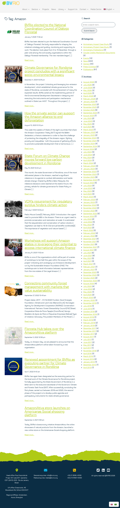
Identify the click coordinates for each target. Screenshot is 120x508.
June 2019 (87, 309)
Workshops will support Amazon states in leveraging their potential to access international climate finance (51, 244)
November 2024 (90, 141)
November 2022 (89, 208)
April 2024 (87, 160)
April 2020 (87, 295)
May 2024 (87, 157)
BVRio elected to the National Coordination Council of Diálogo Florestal (47, 28)
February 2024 (89, 166)
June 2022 (87, 222)
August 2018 (88, 317)
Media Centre (96, 9)
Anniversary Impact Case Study (96, 44)
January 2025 (89, 135)
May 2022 (87, 225)
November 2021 (89, 241)
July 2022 (87, 219)
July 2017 (87, 339)
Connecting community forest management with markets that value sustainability (47, 286)
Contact (83, 9)
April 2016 (87, 353)
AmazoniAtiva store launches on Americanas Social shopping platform (47, 411)
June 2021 (87, 255)
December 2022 (89, 205)
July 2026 (87, 85)
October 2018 (89, 311)
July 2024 (87, 152)
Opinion (86, 64)
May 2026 (87, 90)
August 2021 (88, 250)
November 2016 (89, 351)
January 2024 (89, 169)
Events (86, 58)
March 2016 (88, 356)
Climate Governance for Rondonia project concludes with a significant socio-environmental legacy (49, 71)
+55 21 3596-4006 (74, 475)
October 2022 (89, 211)
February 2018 (89, 323)
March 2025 (88, 129)
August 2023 (88, 183)
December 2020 (89, 272)
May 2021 (87, 258)
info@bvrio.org (52, 475)
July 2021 (87, 253)
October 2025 (89, 110)
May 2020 (87, 292)
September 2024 (90, 146)
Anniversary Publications (93, 50)
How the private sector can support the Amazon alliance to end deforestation (50, 116)
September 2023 (90, 180)
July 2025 (87, 118)
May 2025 (87, 124)
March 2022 (88, 230)
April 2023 (87, 194)
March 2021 (88, 264)
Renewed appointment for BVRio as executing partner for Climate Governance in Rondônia (50, 363)
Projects (45, 9)
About (25, 9)
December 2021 (89, 239)
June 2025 (87, 121)
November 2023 (90, 174)
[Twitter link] (98, 471)
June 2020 (87, 289)
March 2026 (88, 96)
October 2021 (88, 244)
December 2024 (89, 138)
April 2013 (87, 367)
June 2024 (87, 155)
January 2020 (89, 300)
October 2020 (89, 278)
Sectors (35, 9)
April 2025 (87, 127)
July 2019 (87, 306)
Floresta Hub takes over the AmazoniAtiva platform (44, 330)
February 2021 (89, 267)
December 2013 (89, 365)
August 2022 (88, 216)
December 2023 (89, 171)
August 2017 (88, 337)
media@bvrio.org (51, 478)
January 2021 (89, 269)
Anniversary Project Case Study (96, 47)
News (53, 9)
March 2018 (88, 320)
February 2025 (89, 132)
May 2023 (87, 191)
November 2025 (89, 107)
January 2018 (89, 325)
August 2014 (88, 359)
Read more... (29, 60)
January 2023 (89, 202)
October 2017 (88, 334)
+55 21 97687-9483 (74, 478)
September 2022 (90, 213)
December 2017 (89, 328)
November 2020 (90, 275)
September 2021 (90, 247)
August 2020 (88, 283)
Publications (88, 69)
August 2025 (88, 115)
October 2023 (89, 177)
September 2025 (90, 113)
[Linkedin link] (103, 471)
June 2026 (87, 87)
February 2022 (89, 233)
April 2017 (87, 348)
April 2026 (87, 93)
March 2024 (88, 163)
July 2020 (87, 286)
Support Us (72, 9)
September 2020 (90, 281)
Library (61, 9)
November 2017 (89, 331)
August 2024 (88, 149)
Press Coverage (89, 66)
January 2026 (89, 101)
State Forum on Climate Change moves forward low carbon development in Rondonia (47, 159)
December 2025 (89, 104)
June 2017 (87, 342)
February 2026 (89, 99)
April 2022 (87, 227)
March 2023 (88, 197)
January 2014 (89, 362)
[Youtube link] (108, 471)
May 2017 (87, 345)
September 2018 (90, 314)
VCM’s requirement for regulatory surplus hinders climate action (48, 203)
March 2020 (88, 297)
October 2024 (89, 143)
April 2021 (87, 261)
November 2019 (89, 303)
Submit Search (89, 31)
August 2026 (88, 82)
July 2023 (87, 185)
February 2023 (89, 199)
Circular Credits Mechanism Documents (99, 52)
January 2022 (89, 236)
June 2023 (87, 188)
